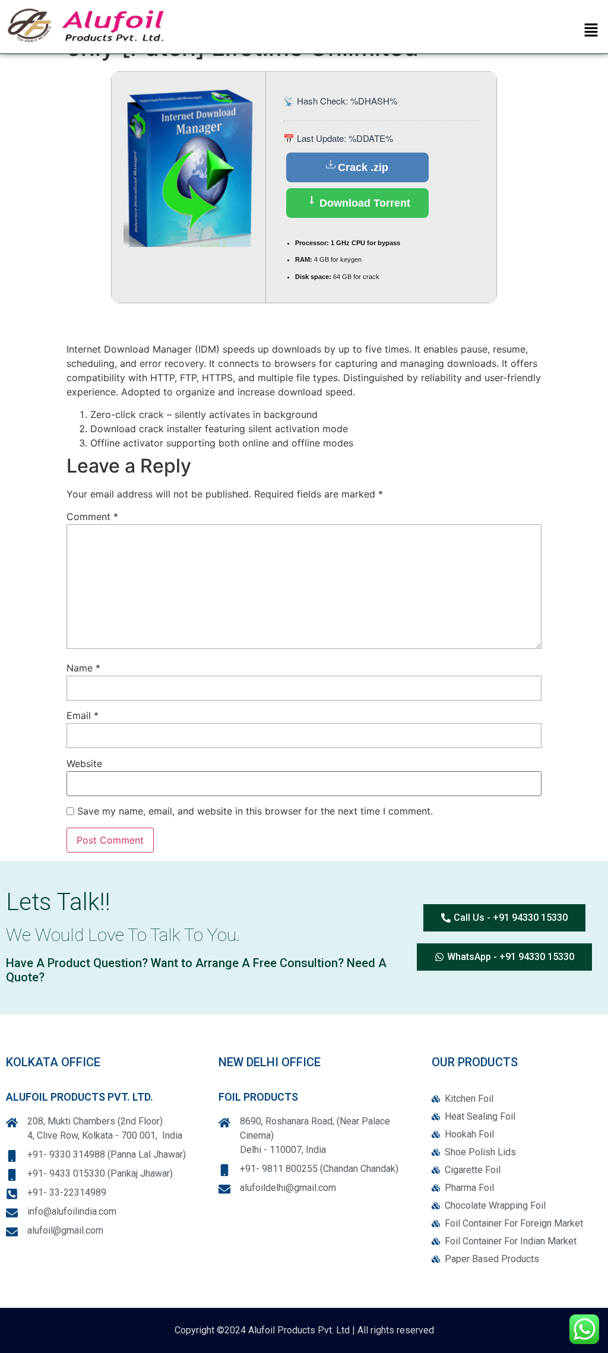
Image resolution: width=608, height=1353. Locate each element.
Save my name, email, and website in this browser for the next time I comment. (255, 811)
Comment (92, 517)
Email (82, 716)
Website (84, 764)
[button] (591, 30)
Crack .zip (363, 167)
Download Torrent (363, 203)
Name (83, 668)
